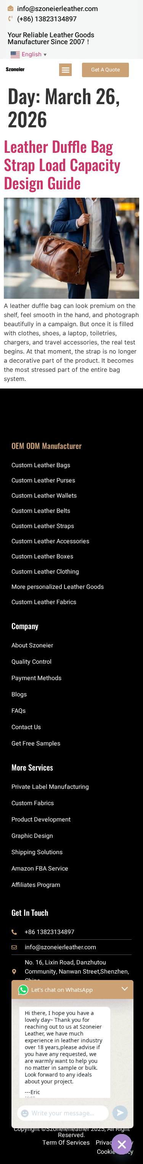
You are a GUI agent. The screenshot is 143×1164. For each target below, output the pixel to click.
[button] (65, 69)
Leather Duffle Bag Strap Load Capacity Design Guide (62, 164)
